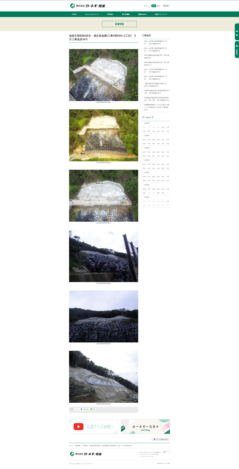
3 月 (158, 131)
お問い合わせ (237, 51)
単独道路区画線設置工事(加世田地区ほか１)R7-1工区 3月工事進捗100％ (156, 99)
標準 (153, 6)
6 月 (144, 131)
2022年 (146, 172)
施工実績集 (126, 14)
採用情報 (237, 31)
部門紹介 (110, 14)
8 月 (163, 127)
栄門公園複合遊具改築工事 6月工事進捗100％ (156, 56)
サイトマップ (87, 463)
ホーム (71, 445)
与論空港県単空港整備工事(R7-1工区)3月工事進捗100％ (155, 85)
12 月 (144, 140)
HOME (74, 14)
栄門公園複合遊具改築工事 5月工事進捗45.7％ (156, 63)
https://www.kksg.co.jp (147, 456)
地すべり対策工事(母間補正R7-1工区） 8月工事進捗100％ (155, 42)
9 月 (158, 140)
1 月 (167, 131)
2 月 (163, 131)
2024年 (146, 148)
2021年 (146, 185)
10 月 (153, 140)
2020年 (146, 197)
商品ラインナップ (161, 14)
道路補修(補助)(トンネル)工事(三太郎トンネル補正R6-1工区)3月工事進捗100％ (156, 107)
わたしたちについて (92, 14)
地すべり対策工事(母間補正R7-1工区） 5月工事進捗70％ (155, 70)
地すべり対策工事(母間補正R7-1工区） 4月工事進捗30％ (155, 77)
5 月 (149, 131)
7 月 (167, 127)
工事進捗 (146, 35)
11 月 (148, 140)
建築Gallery (142, 14)
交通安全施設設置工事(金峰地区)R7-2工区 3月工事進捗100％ (157, 92)
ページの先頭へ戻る (162, 439)
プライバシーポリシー (75, 463)
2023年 (146, 160)
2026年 (146, 123)
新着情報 (77, 445)
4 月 (153, 131)
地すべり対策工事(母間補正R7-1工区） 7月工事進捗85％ (155, 49)
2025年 (146, 135)
